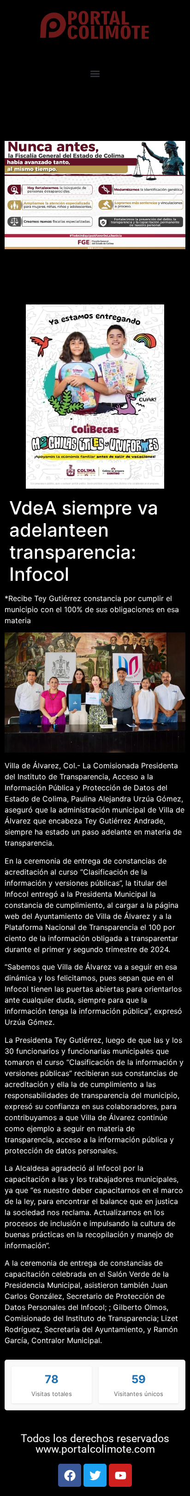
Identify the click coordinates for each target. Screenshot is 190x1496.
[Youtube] (120, 1475)
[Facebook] (69, 1475)
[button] (95, 73)
